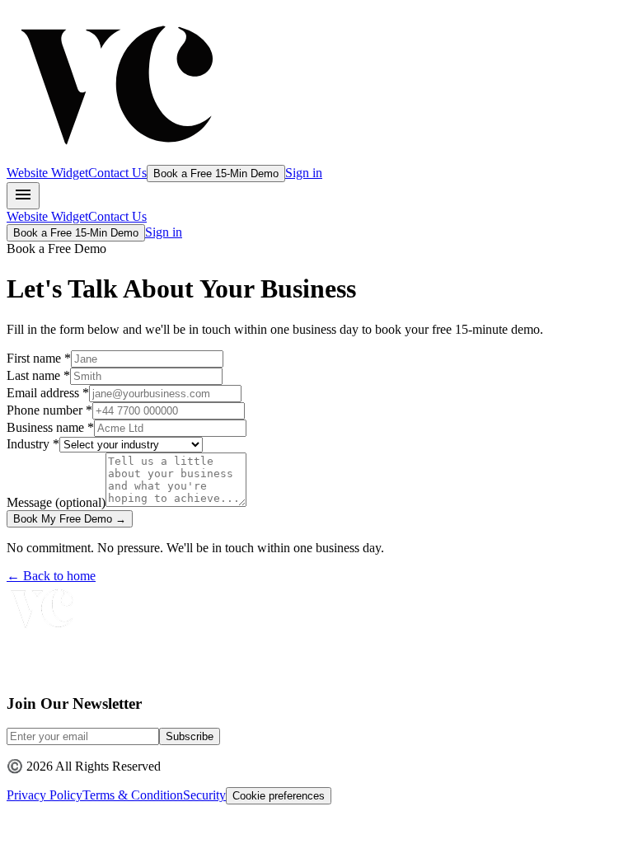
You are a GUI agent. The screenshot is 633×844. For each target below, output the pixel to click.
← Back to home (51, 576)
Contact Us (117, 173)
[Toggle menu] (23, 195)
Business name (50, 427)
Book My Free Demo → (69, 519)
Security (204, 795)
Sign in (303, 173)
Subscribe (189, 736)
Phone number (49, 410)
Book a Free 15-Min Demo (216, 173)
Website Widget (47, 173)
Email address (48, 393)
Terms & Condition (132, 795)
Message (56, 502)
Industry (33, 444)
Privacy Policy (44, 795)
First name (39, 358)
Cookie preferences (278, 796)
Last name (38, 375)
